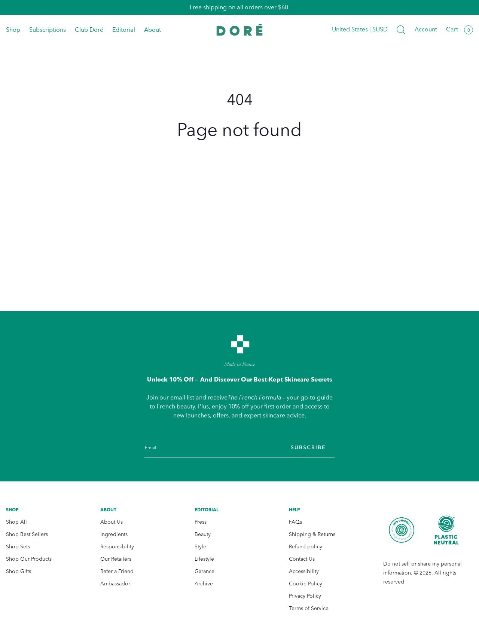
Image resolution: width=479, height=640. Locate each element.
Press (201, 522)
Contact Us (302, 559)
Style (200, 546)
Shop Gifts (18, 571)
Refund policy (305, 546)
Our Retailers (115, 559)
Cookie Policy (305, 583)
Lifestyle (204, 559)
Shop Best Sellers (27, 534)
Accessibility (304, 571)
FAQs (295, 522)
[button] (401, 30)
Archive (204, 583)
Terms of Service (309, 608)
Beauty (203, 534)
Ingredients (114, 534)
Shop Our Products (29, 559)
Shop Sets (18, 546)
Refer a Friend (117, 571)
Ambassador (115, 583)
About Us (111, 522)
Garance (204, 571)
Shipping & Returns (312, 534)
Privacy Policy (305, 596)
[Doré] (240, 30)
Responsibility (117, 546)
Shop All (16, 522)
